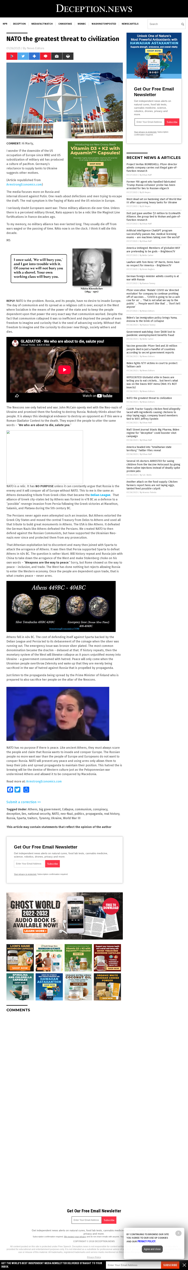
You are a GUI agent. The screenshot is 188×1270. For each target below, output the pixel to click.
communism (83, 809)
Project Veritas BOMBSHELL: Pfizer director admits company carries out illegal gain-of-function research (151, 167)
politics (79, 813)
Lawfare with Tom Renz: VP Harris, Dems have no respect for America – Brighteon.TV (153, 264)
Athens (32, 809)
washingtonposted (104, 24)
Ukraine (56, 818)
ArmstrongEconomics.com (24, 184)
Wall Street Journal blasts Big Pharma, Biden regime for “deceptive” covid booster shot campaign (152, 433)
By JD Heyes (145, 192)
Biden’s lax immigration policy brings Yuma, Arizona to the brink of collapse (151, 319)
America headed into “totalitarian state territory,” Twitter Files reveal (148, 449)
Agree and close (152, 1249)
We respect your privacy (75, 1237)
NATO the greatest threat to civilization (149, 398)
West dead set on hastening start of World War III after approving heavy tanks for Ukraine (154, 201)
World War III (71, 818)
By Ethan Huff (145, 175)
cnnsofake (65, 24)
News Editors (35, 48)
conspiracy (100, 809)
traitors (32, 818)
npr (5, 24)
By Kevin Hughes (147, 269)
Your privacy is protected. (25, 874)
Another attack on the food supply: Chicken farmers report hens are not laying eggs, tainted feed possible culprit (152, 485)
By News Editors (147, 311)
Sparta (21, 818)
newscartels (130, 24)
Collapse (67, 809)
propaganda (94, 813)
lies (24, 813)
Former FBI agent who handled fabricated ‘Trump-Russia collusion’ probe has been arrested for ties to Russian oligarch (151, 185)
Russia (10, 818)
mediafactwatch (42, 24)
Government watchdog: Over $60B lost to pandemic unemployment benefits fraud (150, 333)
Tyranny (44, 818)
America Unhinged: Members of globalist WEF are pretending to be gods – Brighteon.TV (153, 249)
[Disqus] (64, 1061)
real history (111, 813)
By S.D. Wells (145, 475)
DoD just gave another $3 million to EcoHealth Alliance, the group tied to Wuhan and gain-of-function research (153, 216)
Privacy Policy (94, 1257)
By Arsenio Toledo (148, 492)
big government (50, 809)
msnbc (82, 24)
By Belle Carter (146, 255)
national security (39, 813)
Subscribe (170, 1265)
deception (19, 24)
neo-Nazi (66, 813)
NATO (55, 813)
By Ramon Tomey (147, 283)
